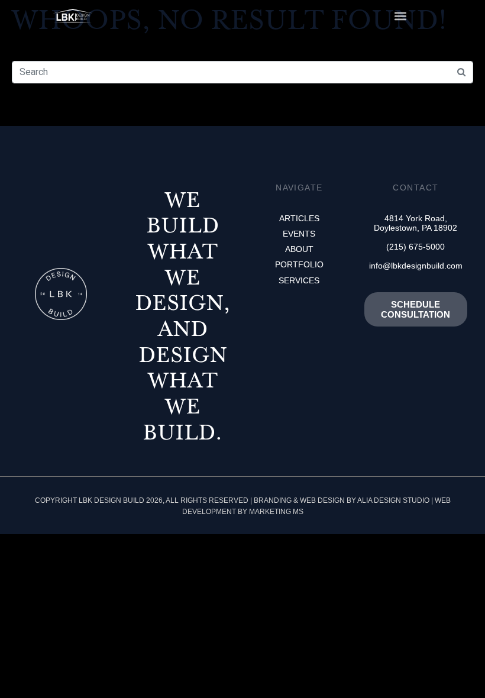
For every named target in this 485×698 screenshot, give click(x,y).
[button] (400, 15)
